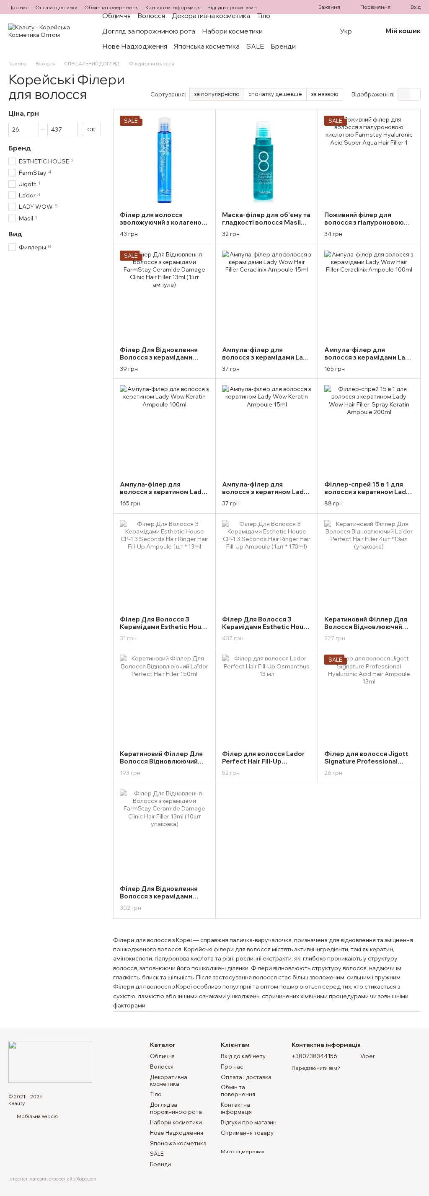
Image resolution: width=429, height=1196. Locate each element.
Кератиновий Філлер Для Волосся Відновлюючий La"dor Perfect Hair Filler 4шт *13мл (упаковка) (365, 630)
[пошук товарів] (323, 31)
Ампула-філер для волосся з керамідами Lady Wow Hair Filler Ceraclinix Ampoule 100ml (368, 361)
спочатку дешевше (275, 94)
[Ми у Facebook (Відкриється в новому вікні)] (285, 7)
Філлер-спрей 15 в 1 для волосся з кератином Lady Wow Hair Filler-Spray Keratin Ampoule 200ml (367, 495)
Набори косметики (232, 31)
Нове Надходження (134, 46)
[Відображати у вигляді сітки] (403, 94)
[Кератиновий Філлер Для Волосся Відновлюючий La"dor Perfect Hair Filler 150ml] (164, 699)
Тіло (263, 15)
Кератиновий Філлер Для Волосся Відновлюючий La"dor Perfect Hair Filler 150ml (161, 765)
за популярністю (217, 94)
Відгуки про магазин (232, 7)
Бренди (283, 46)
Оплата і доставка (56, 7)
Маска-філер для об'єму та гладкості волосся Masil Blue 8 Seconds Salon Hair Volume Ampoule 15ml (266, 226)
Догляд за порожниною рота (148, 31)
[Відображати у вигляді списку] (414, 94)
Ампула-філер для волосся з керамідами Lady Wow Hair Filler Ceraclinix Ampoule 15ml (266, 361)
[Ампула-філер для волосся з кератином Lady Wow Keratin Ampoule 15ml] (266, 429)
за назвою (325, 94)
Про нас (18, 7)
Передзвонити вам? (316, 1068)
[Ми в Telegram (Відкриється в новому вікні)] (295, 7)
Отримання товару (247, 1132)
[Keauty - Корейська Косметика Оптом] (50, 1061)
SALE (255, 46)
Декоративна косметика (211, 15)
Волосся (151, 15)
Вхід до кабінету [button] (243, 1056)
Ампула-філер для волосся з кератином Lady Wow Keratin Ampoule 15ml (265, 491)
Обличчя (116, 15)
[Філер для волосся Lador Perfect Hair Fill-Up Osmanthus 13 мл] (266, 699)
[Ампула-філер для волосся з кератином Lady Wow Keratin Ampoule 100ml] (164, 429)
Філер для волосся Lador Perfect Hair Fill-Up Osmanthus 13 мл (263, 761)
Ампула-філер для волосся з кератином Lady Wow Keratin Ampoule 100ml (162, 495)
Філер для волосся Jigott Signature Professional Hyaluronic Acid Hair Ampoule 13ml (366, 765)
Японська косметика (207, 46)
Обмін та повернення (111, 7)
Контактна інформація (173, 7)
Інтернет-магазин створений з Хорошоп (52, 1179)
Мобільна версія (37, 1116)
